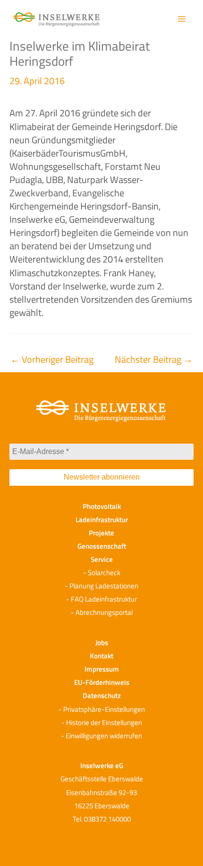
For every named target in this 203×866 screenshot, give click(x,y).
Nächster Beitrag (154, 359)
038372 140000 (107, 819)
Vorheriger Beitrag (51, 359)
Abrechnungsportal (104, 612)
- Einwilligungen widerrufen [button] (101, 735)
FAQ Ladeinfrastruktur (104, 599)
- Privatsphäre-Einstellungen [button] (102, 709)
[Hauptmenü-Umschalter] (182, 19)
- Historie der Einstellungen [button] (101, 722)
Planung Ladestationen (103, 585)
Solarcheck (104, 572)
